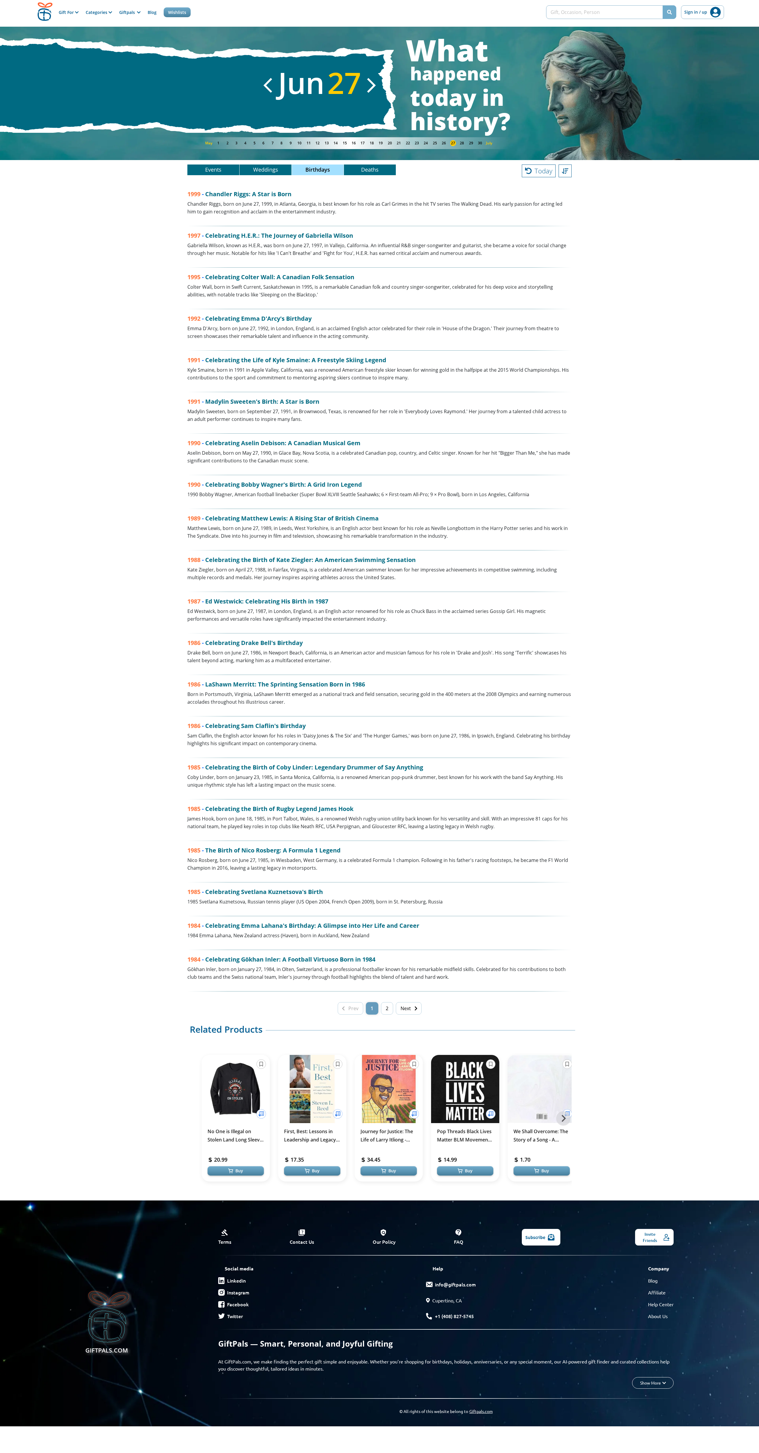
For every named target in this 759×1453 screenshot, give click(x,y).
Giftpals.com (481, 1411)
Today (543, 170)
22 (408, 143)
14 (336, 143)
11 (309, 143)
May (208, 143)
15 (345, 143)
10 (299, 143)
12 (317, 143)
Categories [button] (97, 12)
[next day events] (371, 85)
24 (426, 143)
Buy (239, 1170)
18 (372, 143)
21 (399, 143)
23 (417, 143)
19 (381, 143)
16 (354, 143)
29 (471, 143)
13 (327, 143)
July (489, 143)
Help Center (661, 1304)
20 (390, 143)
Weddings (265, 169)
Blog (152, 12)
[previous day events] (267, 85)
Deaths (370, 169)
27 (453, 143)
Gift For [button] (67, 12)
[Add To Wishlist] (261, 1114)
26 (444, 143)
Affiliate (657, 1292)
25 (435, 143)
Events (213, 169)
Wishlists (177, 12)
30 (480, 143)
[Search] (669, 12)
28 (462, 143)
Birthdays (317, 169)
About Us (658, 1316)
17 (363, 143)
